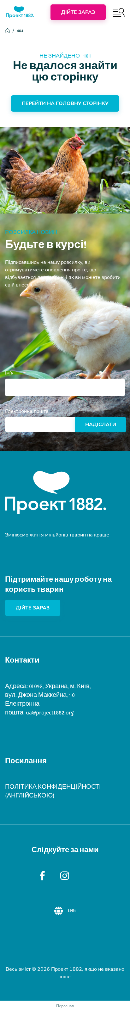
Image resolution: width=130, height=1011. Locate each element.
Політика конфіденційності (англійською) (53, 791)
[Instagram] (65, 875)
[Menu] (119, 12)
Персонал (65, 1005)
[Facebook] (42, 875)
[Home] (20, 12)
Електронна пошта (27, 411)
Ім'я (9, 372)
